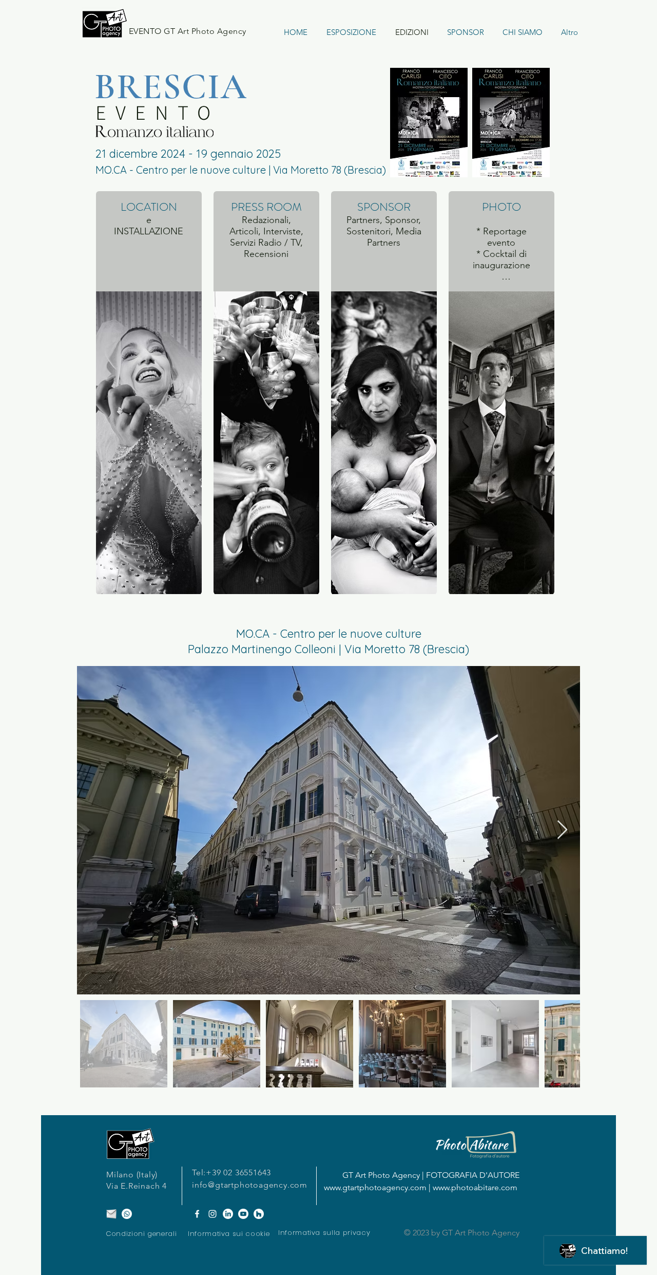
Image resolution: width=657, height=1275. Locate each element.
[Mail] (111, 1214)
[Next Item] (562, 830)
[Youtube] (243, 1214)
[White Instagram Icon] (212, 1214)
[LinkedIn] (228, 1214)
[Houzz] (259, 1214)
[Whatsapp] (127, 1214)
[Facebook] (197, 1214)
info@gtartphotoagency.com (249, 1185)
